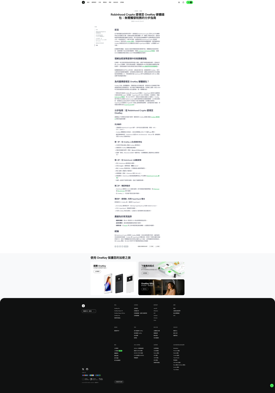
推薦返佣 (156, 333)
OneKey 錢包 (130, 41)
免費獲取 (145, 273)
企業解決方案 (157, 330)
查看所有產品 (117, 317)
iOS (154, 313)
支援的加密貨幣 (176, 310)
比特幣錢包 (156, 348)
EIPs (174, 315)
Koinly (125, 225)
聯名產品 (156, 335)
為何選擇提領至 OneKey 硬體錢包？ (100, 36)
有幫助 (158, 246)
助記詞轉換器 (176, 313)
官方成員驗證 (117, 360)
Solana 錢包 (156, 353)
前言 (97, 29)
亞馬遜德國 (136, 315)
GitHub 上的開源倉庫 (138, 348)
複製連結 (126, 246)
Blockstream (121, 191)
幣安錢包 (175, 360)
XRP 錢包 (156, 355)
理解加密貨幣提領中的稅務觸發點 (101, 32)
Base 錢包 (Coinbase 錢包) (179, 364)
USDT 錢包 (156, 357)
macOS (155, 308)
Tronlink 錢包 (176, 355)
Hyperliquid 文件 (129, 104)
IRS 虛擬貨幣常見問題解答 (149, 66)
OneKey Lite (117, 315)
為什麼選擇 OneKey (138, 330)
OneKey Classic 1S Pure (119, 313)
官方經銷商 (156, 337)
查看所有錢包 (157, 362)
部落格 (135, 337)
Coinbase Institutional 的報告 (146, 51)
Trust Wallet (176, 369)
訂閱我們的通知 (119, 381)
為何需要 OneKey (138, 333)
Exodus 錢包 (176, 367)
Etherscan (156, 189)
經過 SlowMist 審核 (138, 350)
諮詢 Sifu (145, 289)
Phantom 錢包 (176, 350)
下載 (188, 2)
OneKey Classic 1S (118, 310)
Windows (156, 310)
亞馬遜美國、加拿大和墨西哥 (140, 313)
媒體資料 (116, 353)
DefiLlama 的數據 (120, 97)
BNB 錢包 (156, 360)
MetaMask (175, 348)
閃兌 (174, 308)
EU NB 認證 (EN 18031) (139, 355)
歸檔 (141, 11)
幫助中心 (175, 330)
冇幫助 (152, 246)
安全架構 (136, 335)
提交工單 (175, 333)
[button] (94, 2)
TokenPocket (176, 357)
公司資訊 (116, 348)
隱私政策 (116, 355)
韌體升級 (175, 335)
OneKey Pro (117, 308)
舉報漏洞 (136, 357)
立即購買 (97, 271)
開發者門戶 (116, 330)
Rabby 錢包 (176, 353)
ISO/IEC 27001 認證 (138, 353)
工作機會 (116, 350)
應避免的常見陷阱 (100, 43)
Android (155, 315)
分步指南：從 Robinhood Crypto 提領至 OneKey (101, 40)
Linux (155, 320)
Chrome (155, 317)
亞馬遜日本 (136, 310)
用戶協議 (116, 357)
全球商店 (136, 308)
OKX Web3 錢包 (177, 362)
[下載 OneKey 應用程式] (272, 385)
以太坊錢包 (156, 350)
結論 (97, 45)
